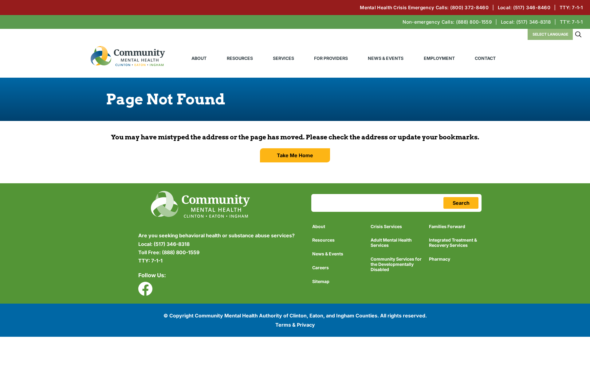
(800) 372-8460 (469, 7)
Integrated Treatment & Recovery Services (453, 242)
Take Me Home (295, 155)
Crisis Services (386, 226)
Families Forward (447, 226)
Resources (240, 58)
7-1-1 (150, 261)
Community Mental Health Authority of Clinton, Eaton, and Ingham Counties (128, 56)
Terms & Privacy (295, 325)
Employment (439, 58)
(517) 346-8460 (531, 7)
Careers (320, 267)
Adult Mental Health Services (391, 242)
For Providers (331, 58)
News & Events (385, 58)
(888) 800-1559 (474, 22)
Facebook (145, 289)
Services (283, 58)
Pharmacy (439, 259)
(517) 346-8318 (533, 22)
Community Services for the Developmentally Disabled (396, 264)
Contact (485, 58)
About (198, 58)
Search (578, 34)
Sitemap (320, 281)
